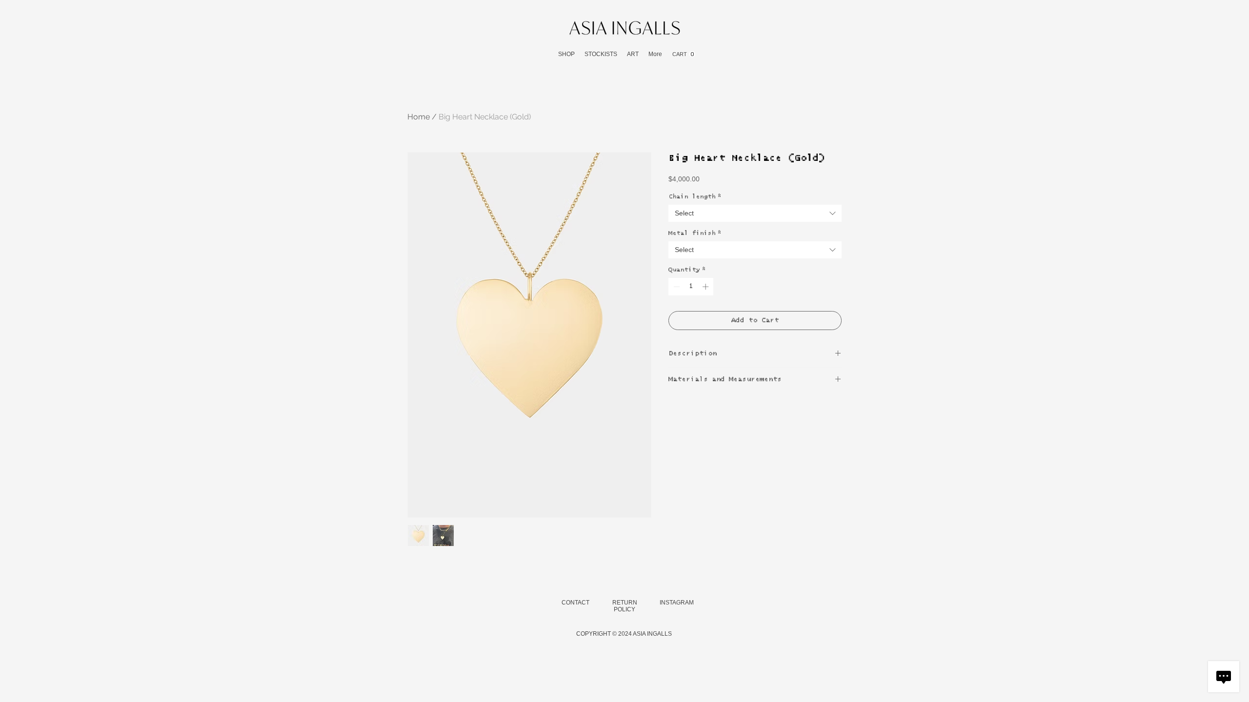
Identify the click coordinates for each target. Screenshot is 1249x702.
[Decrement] (676, 286)
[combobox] (755, 213)
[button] (566, 54)
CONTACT (575, 602)
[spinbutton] (691, 286)
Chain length (694, 197)
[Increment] (706, 286)
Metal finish (694, 233)
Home (418, 116)
